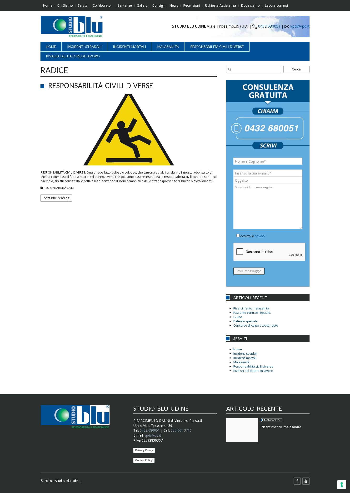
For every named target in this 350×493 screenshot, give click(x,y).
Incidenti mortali (129, 47)
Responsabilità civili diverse (217, 47)
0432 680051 (268, 26)
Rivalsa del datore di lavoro (73, 56)
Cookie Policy (144, 460)
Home (47, 5)
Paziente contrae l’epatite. (252, 312)
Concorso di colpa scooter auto (255, 325)
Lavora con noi (276, 5)
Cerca (296, 69)
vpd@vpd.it (300, 26)
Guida (237, 317)
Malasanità (168, 47)
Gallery (142, 5)
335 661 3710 (181, 430)
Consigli (158, 5)
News (173, 5)
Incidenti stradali (84, 47)
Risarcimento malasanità (251, 308)
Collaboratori (103, 5)
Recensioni (191, 5)
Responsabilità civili (59, 187)
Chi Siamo (65, 5)
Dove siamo (250, 5)
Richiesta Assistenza (220, 5)
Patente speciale (245, 321)
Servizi (83, 5)
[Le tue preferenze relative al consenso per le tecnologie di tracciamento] (341, 484)
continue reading (56, 198)
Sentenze (125, 5)
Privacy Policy (144, 450)
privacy (260, 236)
